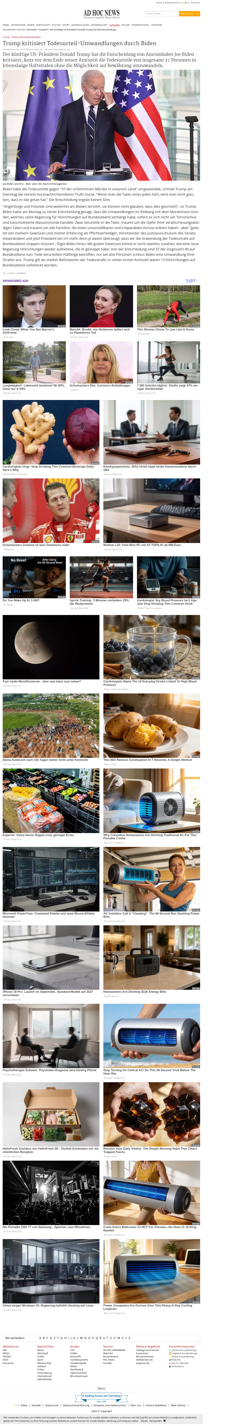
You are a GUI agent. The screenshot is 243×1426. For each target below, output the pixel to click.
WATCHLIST (195, 3)
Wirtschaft (42, 1353)
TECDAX (7, 1356)
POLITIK (56, 24)
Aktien (73, 1366)
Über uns (135, 1405)
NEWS (6, 24)
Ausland (43, 29)
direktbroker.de (144, 1359)
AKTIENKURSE (18, 24)
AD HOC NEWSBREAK (114, 1350)
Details (144, 1420)
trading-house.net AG (147, 1350)
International (44, 1376)
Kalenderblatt (44, 1379)
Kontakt (107, 1363)
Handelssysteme (79, 1359)
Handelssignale (78, 1363)
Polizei (40, 1369)
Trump (6, 37)
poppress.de (142, 1363)
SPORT (65, 24)
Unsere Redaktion (156, 1405)
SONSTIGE (156, 24)
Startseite (32, 29)
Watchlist (108, 1353)
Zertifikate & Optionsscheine (78, 1371)
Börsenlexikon (15, 1338)
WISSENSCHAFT (99, 24)
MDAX (6, 1353)
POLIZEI (126, 24)
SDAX (5, 1359)
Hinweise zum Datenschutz (110, 1405)
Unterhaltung (44, 1372)
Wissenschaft (44, 1363)
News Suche (187, 13)
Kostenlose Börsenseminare (144, 1355)
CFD (72, 1350)
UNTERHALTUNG (80, 24)
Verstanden (155, 1420)
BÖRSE (31, 24)
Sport (40, 1359)
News (24, 1405)
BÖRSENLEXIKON (172, 3)
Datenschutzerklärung (76, 1405)
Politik (40, 1356)
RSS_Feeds (108, 1359)
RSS (185, 3)
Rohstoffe (75, 1356)
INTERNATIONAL (140, 24)
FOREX (73, 1353)
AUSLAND (114, 24)
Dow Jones (8, 1363)
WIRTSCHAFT (43, 24)
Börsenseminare (79, 1376)
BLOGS (159, 3)
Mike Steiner (178, 1405)
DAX (5, 1350)
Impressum (52, 1405)
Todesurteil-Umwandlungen (26, 37)
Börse (40, 1350)
